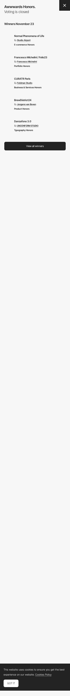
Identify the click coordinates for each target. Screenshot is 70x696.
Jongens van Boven (26, 104)
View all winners (35, 146)
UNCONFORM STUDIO (27, 126)
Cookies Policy (43, 674)
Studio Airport (24, 40)
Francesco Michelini (27, 62)
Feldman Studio (24, 83)
